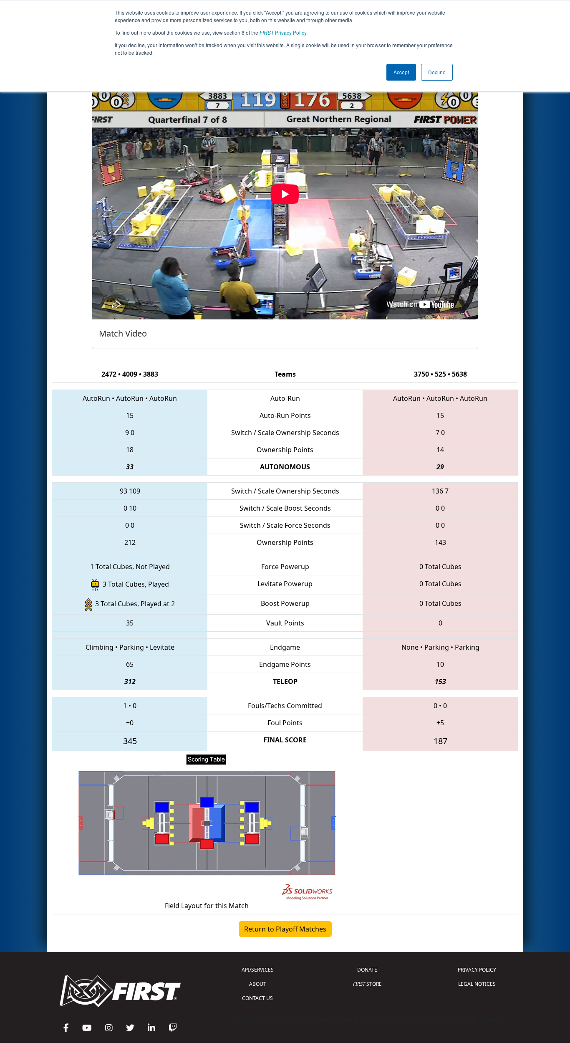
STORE (367, 983)
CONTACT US (257, 998)
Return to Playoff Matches (285, 929)
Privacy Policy (283, 32)
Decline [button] (437, 72)
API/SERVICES (258, 969)
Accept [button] (401, 72)
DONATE (367, 969)
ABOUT (257, 983)
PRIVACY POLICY (477, 969)
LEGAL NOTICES (477, 983)
